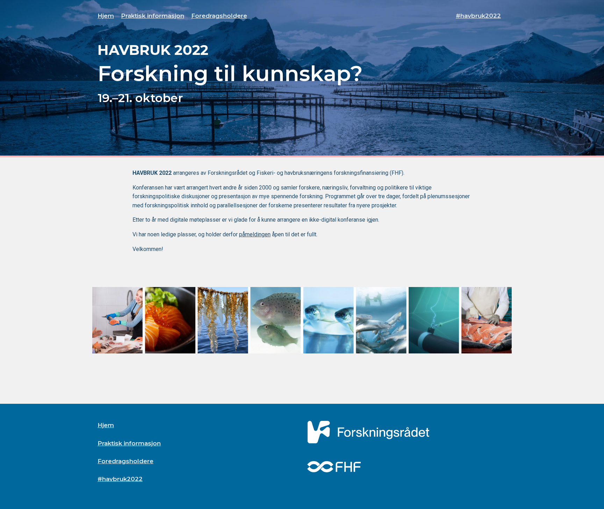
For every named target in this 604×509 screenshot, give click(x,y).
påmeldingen (255, 234)
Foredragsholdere (219, 15)
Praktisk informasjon (152, 15)
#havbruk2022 (478, 15)
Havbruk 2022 (153, 49)
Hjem (106, 15)
